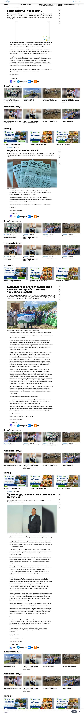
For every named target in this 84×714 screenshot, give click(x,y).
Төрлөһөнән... (10, 147)
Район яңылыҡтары (11, 7)
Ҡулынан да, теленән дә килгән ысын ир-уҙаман (66, 5)
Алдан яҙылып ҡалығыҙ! (25, 4)
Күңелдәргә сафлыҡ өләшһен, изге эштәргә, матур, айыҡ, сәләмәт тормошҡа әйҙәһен (46, 5)
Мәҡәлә (6, 4)
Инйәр (7, 1)
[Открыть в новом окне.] (13, 81)
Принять (74, 711)
